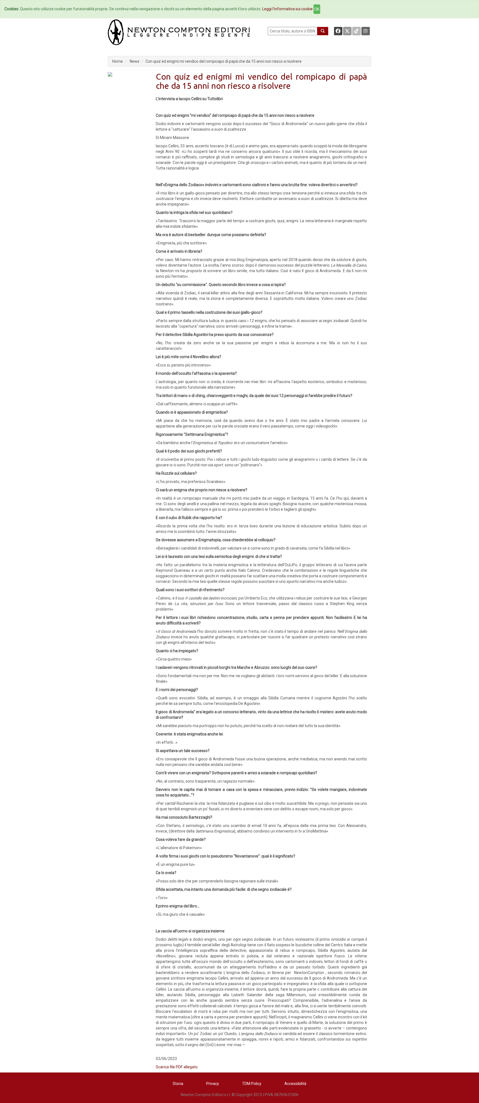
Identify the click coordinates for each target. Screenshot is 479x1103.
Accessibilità (295, 1083)
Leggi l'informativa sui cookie (287, 9)
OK (316, 9)
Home (117, 61)
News (134, 61)
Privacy (212, 1083)
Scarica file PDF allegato (177, 1067)
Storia (178, 1083)
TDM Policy (251, 1083)
